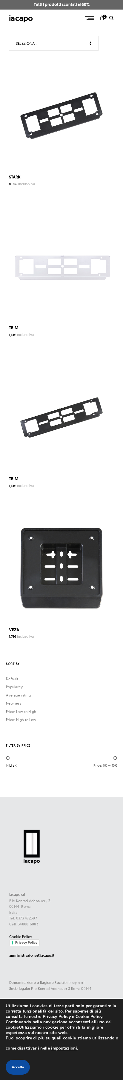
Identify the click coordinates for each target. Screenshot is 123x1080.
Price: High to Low (21, 719)
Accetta (18, 1067)
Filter (11, 765)
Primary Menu (90, 18)
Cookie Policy (20, 936)
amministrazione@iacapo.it (32, 955)
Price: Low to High (21, 711)
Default (12, 679)
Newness (13, 703)
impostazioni (64, 1048)
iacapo (21, 18)
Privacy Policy (26, 942)
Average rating (18, 695)
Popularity (14, 687)
